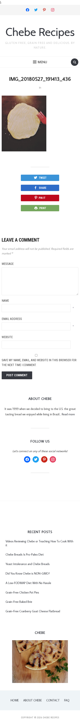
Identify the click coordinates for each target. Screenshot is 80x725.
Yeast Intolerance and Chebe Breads (28, 564)
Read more (68, 414)
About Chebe (32, 700)
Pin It (42, 197)
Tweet (43, 177)
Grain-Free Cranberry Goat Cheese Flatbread (33, 611)
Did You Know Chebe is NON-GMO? (28, 573)
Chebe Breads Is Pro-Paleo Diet (25, 554)
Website (7, 337)
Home (15, 700)
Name (5, 300)
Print (42, 208)
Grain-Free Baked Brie (19, 602)
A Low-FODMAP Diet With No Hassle (28, 583)
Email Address (12, 319)
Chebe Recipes (40, 32)
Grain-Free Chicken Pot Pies (22, 592)
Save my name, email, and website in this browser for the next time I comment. (39, 362)
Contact (53, 700)
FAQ (66, 700)
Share (42, 187)
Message (8, 264)
